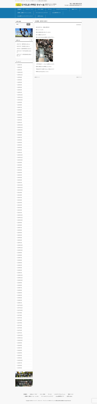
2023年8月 (19, 135)
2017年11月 (19, 307)
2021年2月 (19, 210)
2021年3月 (19, 207)
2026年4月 (19, 67)
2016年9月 (19, 342)
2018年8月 (19, 285)
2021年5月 (19, 202)
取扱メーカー (71, 394)
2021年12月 (19, 185)
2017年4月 (19, 325)
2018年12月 (19, 275)
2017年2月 (19, 330)
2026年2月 (19, 69)
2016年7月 (19, 347)
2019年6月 (19, 260)
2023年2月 (19, 150)
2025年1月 (19, 92)
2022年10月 (19, 160)
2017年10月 (19, 310)
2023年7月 (19, 137)
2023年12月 (19, 124)
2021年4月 (19, 205)
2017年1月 (19, 332)
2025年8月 (19, 77)
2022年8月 (19, 165)
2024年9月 (19, 102)
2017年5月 (19, 322)
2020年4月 (19, 235)
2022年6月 (19, 170)
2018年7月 (19, 287)
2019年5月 (19, 262)
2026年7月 (19, 64)
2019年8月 (19, 255)
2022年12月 (19, 155)
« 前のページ (37, 77)
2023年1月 (19, 152)
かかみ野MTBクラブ (60, 396)
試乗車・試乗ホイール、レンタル (31, 396)
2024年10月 (19, 99)
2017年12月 (19, 305)
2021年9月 (19, 192)
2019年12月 (19, 245)
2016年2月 (19, 357)
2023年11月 (19, 127)
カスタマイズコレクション (59, 394)
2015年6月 (19, 365)
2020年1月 (19, 242)
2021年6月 (19, 200)
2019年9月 (19, 252)
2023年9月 (19, 132)
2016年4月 (19, 355)
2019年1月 (19, 272)
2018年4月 (19, 295)
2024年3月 (19, 117)
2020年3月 (19, 237)
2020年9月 (19, 222)
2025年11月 (19, 74)
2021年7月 (19, 197)
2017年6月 (19, 320)
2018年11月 (19, 277)
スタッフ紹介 (42, 394)
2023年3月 (19, 147)
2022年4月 (19, 175)
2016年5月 (19, 352)
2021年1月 (19, 212)
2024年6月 (19, 109)
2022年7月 (19, 167)
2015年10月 (19, 360)
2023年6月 (19, 140)
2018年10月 (19, 280)
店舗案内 (25, 394)
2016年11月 (19, 337)
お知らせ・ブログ (33, 394)
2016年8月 (19, 345)
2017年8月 (19, 315)
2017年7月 (19, 317)
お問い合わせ (69, 396)
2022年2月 (19, 180)
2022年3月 (19, 177)
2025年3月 (19, 87)
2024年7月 (19, 107)
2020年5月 (19, 232)
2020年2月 (19, 240)
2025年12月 (19, 72)
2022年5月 (19, 172)
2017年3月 (19, 327)
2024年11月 (19, 97)
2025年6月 (19, 79)
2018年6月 (19, 290)
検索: (17, 24)
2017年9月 (19, 312)
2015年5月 (19, 367)
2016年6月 (19, 350)
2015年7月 (19, 362)
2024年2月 (19, 119)
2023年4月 (19, 145)
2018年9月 (19, 282)
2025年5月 (19, 82)
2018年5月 (19, 292)
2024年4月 (19, 114)
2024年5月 (19, 112)
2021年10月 (19, 190)
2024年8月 (19, 104)
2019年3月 (19, 267)
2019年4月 (19, 265)
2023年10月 (19, 129)
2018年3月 (19, 297)
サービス (50, 394)
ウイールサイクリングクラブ (47, 396)
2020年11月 (19, 217)
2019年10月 (19, 250)
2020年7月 (19, 227)
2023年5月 (19, 142)
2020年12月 (19, 215)
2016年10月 (19, 340)
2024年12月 (19, 94)
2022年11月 (19, 157)
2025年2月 (19, 89)
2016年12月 (19, 335)
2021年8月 (19, 195)
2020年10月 (19, 220)
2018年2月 (19, 300)
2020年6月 (19, 230)
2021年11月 (19, 187)
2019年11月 (19, 247)
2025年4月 (19, 84)
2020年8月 (19, 225)
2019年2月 (19, 270)
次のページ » (79, 77)
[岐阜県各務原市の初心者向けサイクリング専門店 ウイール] (36, 5)
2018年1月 (19, 302)
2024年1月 (19, 122)
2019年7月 (19, 257)
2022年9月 (19, 162)
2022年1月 (19, 182)
